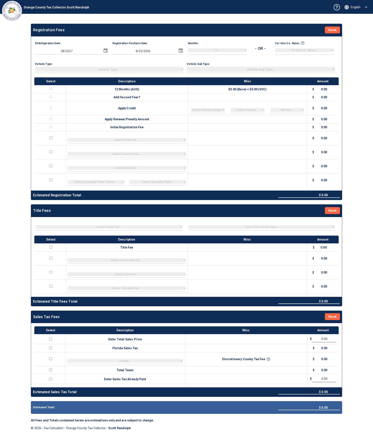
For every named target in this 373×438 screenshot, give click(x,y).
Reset (332, 30)
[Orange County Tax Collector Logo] (12, 10)
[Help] (336, 7)
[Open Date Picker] (105, 50)
